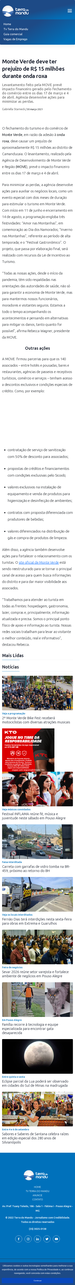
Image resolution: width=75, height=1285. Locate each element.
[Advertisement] (37, 422)
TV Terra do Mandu (37, 1191)
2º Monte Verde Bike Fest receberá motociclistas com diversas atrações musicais (36, 720)
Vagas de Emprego (15, 39)
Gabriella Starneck (13, 109)
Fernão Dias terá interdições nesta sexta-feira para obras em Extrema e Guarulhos (37, 921)
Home (7, 24)
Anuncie (37, 1195)
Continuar (38, 1281)
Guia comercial (12, 34)
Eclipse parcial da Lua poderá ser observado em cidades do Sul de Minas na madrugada (35, 1083)
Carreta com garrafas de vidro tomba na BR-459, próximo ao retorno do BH (36, 869)
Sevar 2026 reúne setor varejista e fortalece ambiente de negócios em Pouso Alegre (35, 974)
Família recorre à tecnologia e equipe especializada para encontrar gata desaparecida (30, 1028)
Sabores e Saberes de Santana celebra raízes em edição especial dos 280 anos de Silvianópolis (35, 1138)
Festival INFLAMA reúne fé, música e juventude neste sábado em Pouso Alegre (34, 816)
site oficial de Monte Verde (39, 562)
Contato (37, 1199)
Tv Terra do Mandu (15, 29)
